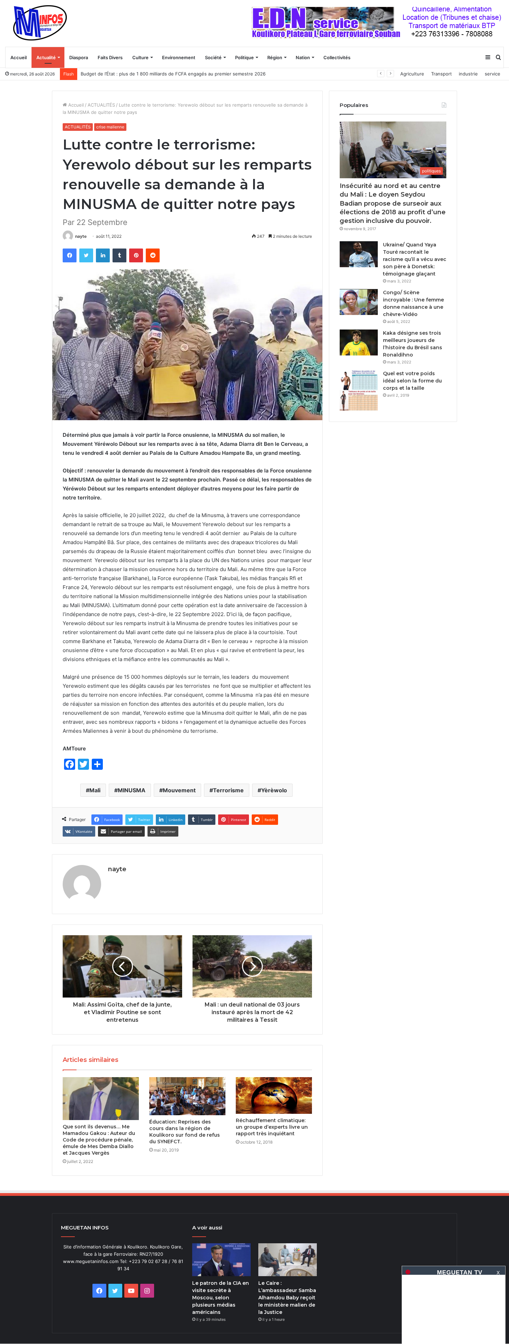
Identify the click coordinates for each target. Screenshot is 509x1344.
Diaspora (78, 57)
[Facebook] (70, 255)
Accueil (18, 57)
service (492, 73)
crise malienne (110, 126)
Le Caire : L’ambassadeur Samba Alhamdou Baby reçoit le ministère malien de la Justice (287, 1297)
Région (274, 57)
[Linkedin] (103, 255)
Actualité (46, 57)
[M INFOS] (43, 23)
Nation (303, 57)
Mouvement (179, 790)
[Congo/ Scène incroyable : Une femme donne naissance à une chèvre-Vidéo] (359, 302)
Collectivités (336, 57)
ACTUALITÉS (101, 105)
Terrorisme (228, 790)
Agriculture (412, 73)
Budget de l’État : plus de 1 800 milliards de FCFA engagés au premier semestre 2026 (173, 73)
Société (213, 57)
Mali (94, 790)
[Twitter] (86, 255)
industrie (468, 73)
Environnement (178, 57)
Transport (441, 73)
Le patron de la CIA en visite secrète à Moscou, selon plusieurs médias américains (220, 1297)
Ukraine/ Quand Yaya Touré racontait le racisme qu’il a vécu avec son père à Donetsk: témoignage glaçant (414, 259)
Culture (140, 57)
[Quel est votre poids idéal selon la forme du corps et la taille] (359, 390)
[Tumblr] (119, 255)
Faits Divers (110, 57)
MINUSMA (131, 790)
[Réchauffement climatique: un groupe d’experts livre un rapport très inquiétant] (274, 1095)
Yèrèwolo (274, 790)
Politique (244, 57)
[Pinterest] (136, 255)
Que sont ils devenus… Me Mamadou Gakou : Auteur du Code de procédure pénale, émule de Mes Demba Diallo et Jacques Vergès (99, 1140)
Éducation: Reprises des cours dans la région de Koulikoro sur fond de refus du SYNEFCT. (184, 1132)
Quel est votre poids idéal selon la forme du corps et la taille (412, 380)
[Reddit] (153, 255)
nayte (81, 236)
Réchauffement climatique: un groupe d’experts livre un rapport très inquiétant (272, 1127)
